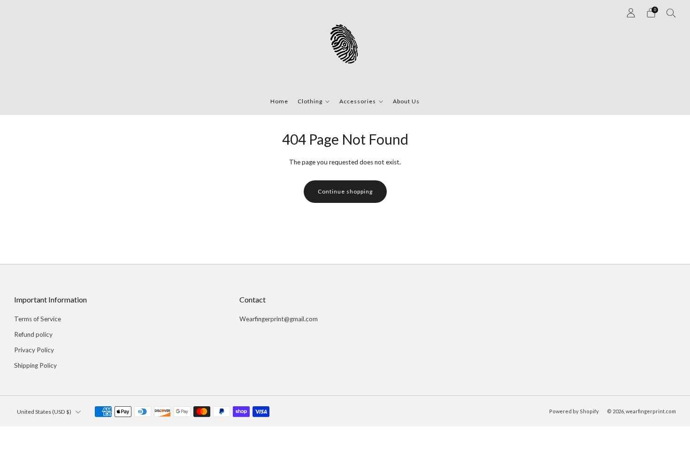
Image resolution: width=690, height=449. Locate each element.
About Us (406, 101)
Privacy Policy (34, 350)
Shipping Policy (35, 365)
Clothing (310, 101)
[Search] (671, 12)
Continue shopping (345, 191)
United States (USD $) (44, 411)
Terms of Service (37, 319)
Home (279, 101)
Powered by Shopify (574, 411)
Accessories (357, 101)
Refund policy (33, 334)
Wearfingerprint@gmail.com (278, 319)
